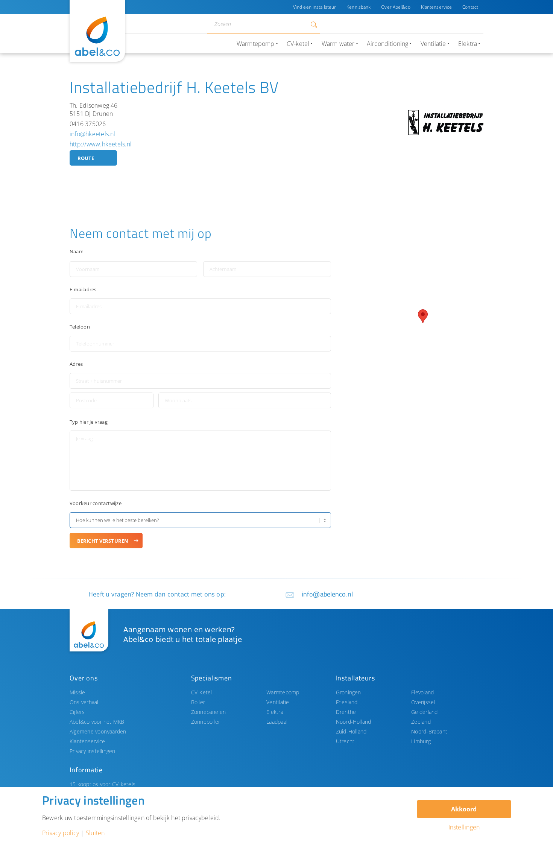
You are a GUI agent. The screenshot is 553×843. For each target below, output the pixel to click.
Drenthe (346, 711)
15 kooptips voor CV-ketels (102, 784)
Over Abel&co (395, 7)
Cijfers (77, 711)
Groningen (348, 692)
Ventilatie (277, 702)
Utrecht (345, 741)
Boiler (198, 702)
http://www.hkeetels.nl (101, 144)
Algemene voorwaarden (98, 731)
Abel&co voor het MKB (97, 721)
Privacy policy (60, 833)
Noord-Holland (353, 721)
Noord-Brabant (429, 731)
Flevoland (422, 692)
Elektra (274, 711)
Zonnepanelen (208, 711)
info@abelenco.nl (327, 594)
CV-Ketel (201, 692)
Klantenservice (436, 7)
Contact (470, 7)
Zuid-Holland (351, 731)
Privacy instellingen (92, 751)
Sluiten (95, 833)
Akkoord (464, 809)
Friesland (347, 702)
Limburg (421, 741)
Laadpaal (276, 721)
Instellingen (464, 827)
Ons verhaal (84, 702)
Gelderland (424, 711)
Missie (77, 692)
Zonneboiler (205, 721)
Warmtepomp (282, 692)
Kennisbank (358, 7)
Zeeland (421, 721)
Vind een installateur (314, 7)
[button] (423, 316)
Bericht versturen (102, 540)
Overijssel (423, 702)
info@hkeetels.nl (92, 134)
